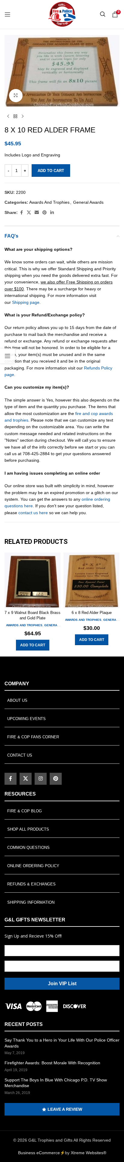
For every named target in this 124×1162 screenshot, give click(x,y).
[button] (32, 645)
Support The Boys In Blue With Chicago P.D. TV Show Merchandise (56, 1083)
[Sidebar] (7, 355)
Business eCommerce (39, 1152)
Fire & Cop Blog (24, 811)
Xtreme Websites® (88, 1152)
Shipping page (25, 302)
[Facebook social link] (21, 213)
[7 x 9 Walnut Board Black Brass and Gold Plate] (32, 580)
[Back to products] (15, 116)
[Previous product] (8, 116)
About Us (17, 700)
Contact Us (19, 755)
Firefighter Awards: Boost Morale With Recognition (52, 1062)
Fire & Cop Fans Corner (33, 737)
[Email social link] (37, 213)
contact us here (33, 512)
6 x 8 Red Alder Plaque (92, 613)
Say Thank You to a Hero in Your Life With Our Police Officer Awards (62, 1043)
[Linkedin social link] (52, 213)
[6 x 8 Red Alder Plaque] (91, 580)
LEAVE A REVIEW (65, 1109)
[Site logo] (62, 14)
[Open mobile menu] (8, 14)
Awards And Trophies (49, 202)
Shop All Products (28, 829)
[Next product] (22, 116)
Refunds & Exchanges (31, 884)
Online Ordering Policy (33, 866)
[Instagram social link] (41, 779)
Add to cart (51, 170)
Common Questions (28, 847)
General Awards (88, 202)
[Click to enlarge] (16, 95)
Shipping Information (30, 902)
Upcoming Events (26, 718)
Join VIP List (62, 983)
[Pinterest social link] (44, 213)
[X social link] (29, 213)
